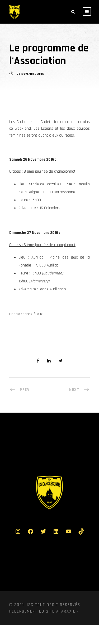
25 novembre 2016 (30, 74)
